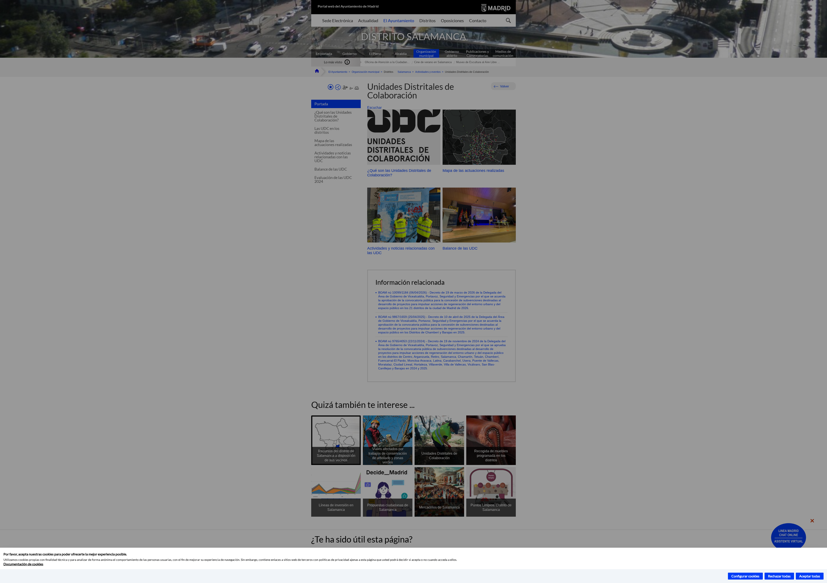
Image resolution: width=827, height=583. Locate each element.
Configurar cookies (745, 576)
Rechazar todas (779, 576)
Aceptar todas (809, 576)
